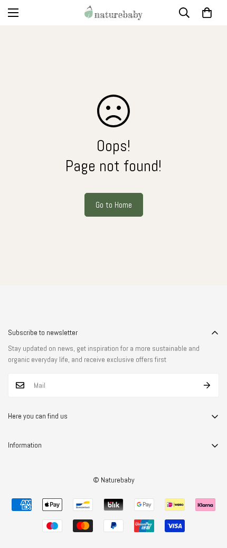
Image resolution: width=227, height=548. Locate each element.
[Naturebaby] (113, 12)
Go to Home (114, 204)
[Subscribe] (207, 385)
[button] (207, 13)
